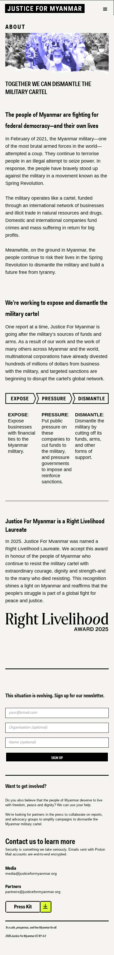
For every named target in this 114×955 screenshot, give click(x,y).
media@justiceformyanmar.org (31, 873)
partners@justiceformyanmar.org (32, 892)
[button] (105, 18)
